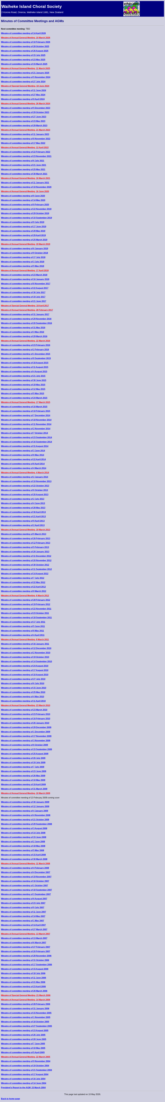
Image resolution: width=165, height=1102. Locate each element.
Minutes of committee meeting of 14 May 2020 (23, 200)
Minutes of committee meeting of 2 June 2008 (23, 841)
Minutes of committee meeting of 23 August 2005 (24, 1030)
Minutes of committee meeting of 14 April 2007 (23, 925)
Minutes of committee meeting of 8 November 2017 (25, 284)
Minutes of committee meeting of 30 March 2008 (24, 859)
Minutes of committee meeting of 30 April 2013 (23, 512)
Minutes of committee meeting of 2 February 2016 (25, 349)
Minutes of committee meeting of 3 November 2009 (25, 740)
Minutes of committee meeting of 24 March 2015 (24, 398)
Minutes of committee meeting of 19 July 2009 (23, 762)
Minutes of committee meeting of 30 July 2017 (23, 292)
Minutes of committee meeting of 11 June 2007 (23, 912)
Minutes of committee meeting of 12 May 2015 (23, 389)
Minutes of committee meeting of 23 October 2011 (25, 613)
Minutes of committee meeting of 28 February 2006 (25, 1004)
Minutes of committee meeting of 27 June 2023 (23, 117)
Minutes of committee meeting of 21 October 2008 (25, 820)
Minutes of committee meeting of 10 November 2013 (26, 481)
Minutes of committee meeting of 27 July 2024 (23, 81)
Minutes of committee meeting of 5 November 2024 (25, 77)
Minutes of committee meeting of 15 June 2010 (23, 688)
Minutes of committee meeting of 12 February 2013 (25, 543)
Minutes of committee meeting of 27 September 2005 (26, 1026)
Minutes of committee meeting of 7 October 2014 (24, 433)
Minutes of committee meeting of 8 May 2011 (22, 631)
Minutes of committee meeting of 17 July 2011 (23, 622)
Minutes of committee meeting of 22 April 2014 (23, 459)
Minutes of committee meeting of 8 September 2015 (26, 358)
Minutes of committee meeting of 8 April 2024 (23, 99)
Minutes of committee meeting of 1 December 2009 (25, 732)
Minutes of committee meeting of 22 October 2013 (25, 486)
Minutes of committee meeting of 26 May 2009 (23, 776)
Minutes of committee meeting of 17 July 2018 (23, 257)
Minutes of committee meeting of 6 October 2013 (24, 490)
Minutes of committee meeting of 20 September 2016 (26, 323)
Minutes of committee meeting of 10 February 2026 (25, 42)
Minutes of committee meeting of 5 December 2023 (25, 108)
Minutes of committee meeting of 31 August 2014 (24, 446)
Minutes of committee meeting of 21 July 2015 (23, 376)
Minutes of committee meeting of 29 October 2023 (25, 112)
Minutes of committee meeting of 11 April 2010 (23, 701)
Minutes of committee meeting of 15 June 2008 (23, 837)
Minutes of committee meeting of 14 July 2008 (23, 833)
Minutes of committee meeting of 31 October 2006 (25, 960)
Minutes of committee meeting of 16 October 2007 (25, 881)
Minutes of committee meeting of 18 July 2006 (23, 973)
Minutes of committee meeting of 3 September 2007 (26, 894)
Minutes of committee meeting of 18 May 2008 (23, 846)
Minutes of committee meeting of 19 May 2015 (23, 385)
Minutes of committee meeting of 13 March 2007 (24, 938)
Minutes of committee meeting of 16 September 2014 (26, 442)
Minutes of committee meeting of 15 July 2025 (23, 55)
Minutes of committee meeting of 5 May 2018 (22, 266)
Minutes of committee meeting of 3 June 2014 (23, 451)
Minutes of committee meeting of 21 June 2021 (23, 165)
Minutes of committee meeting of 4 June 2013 (23, 503)
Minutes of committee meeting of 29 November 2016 (26, 319)
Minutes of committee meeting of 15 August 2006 (24, 969)
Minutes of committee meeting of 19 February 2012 (25, 604)
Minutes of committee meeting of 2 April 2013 (23, 525)
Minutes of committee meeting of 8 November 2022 (25, 139)
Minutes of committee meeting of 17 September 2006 (26, 964)
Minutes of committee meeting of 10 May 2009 (23, 780)
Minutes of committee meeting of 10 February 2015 (25, 411)
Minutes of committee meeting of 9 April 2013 (23, 521)
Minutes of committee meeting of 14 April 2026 (23, 33)
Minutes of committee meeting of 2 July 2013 (22, 499)
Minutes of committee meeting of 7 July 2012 (22, 578)
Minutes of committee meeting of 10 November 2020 (26, 187)
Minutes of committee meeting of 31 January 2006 (25, 1008)
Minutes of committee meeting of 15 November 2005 (26, 1013)
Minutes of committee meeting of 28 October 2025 (25, 46)
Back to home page (10, 1099)
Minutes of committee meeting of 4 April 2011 (22, 635)
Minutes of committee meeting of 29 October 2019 (25, 213)
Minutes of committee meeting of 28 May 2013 (23, 508)
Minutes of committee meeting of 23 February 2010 (25, 714)
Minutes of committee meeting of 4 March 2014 (23, 468)
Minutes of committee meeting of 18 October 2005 (25, 1022)
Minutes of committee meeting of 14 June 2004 (23, 1083)
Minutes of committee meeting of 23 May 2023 (23, 121)
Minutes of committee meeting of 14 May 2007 (23, 916)
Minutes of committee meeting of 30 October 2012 (25, 565)
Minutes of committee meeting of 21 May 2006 (23, 982)
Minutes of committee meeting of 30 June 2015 (23, 380)
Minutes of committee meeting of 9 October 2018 (24, 253)
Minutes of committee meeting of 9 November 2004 (25, 1061)
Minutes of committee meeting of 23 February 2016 (25, 345)
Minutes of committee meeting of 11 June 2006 (23, 978)
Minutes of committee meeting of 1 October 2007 (24, 885)
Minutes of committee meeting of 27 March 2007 (24, 929)
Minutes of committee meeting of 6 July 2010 (22, 683)
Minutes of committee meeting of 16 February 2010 (25, 718)
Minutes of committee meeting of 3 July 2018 (22, 262)
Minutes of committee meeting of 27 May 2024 (23, 95)
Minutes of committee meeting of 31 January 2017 (25, 314)
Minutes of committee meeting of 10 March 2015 (24, 407)
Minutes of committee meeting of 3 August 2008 (24, 828)
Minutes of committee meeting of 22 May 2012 (23, 582)
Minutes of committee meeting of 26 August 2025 (24, 51)
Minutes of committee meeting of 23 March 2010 (24, 710)
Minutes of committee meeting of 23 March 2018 (24, 275)
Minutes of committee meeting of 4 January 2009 (24, 811)
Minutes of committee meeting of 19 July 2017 (23, 297)
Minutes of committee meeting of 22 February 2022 (25, 152)
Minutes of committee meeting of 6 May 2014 (22, 455)
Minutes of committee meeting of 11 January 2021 (25, 183)
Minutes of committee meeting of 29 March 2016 (24, 336)
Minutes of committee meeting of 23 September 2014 (26, 437)
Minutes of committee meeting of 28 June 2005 (23, 1039)
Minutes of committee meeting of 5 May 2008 (22, 850)
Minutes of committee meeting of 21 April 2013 (23, 516)
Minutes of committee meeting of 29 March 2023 (24, 125)
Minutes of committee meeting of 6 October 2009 (24, 745)
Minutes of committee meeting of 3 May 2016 (22, 332)
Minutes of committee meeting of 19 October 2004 (25, 1066)
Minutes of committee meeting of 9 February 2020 (25, 204)
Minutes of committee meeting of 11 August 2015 (24, 367)
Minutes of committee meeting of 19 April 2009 (23, 784)
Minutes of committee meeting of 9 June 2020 (23, 196)
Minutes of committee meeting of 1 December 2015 (25, 354)
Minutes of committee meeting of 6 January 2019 (24, 248)
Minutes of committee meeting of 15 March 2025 (24, 64)
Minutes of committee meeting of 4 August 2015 (24, 371)
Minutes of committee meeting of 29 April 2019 (23, 235)
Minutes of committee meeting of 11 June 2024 (23, 90)
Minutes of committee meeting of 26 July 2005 (23, 1035)
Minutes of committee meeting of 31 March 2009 (24, 789)
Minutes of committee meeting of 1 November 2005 (25, 1017)
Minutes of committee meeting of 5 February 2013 (25, 547)
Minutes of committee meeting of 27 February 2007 (25, 947)
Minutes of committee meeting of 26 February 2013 (25, 538)
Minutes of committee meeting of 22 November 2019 (26, 209)
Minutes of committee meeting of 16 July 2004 (23, 1079)
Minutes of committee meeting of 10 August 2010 (24, 675)
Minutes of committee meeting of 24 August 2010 (24, 666)
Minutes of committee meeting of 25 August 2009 (24, 754)
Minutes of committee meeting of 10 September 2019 (26, 218)
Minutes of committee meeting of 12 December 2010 (26, 648)
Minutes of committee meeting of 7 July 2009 (22, 767)
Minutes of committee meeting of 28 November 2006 (26, 956)
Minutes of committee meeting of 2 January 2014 (24, 477)
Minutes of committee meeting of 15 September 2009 (26, 749)
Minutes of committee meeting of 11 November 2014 (26, 424)
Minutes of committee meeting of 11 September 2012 (26, 569)
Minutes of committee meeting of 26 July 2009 (23, 758)
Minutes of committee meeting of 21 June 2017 (23, 301)
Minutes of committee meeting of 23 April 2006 (23, 986)
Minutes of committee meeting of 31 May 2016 (23, 328)
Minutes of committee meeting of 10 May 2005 (23, 1048)
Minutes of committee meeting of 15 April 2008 (23, 855)
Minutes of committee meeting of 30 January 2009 (25, 802)
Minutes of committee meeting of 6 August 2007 (24, 899)
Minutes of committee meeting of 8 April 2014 (23, 464)
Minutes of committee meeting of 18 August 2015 (24, 363)
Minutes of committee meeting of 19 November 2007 (26, 877)
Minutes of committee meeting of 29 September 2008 (26, 824)
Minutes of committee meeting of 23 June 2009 (23, 771)
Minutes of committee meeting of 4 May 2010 (22, 697)
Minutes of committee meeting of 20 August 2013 (24, 494)
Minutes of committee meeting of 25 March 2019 (24, 240)
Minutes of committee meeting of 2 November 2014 (25, 429)
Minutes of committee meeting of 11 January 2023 (25, 134)
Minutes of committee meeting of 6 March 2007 (23, 943)
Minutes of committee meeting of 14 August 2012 (24, 574)
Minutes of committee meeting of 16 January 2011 (25, 644)
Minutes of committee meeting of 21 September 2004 (26, 1070)
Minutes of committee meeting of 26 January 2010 (25, 723)
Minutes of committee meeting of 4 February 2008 (25, 868)
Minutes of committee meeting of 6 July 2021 (22, 161)
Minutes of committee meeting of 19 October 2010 (25, 657)
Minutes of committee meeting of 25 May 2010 (23, 692)
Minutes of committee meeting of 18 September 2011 (26, 617)
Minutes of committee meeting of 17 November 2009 (26, 736)
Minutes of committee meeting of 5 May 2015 (22, 393)
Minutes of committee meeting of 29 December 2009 (26, 727)
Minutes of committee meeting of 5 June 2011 (23, 626)
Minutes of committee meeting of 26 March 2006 (24, 991)
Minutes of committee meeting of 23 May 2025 (23, 60)
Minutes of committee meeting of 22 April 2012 (23, 587)
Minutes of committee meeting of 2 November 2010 (25, 653)
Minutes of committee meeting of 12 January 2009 (25, 806)
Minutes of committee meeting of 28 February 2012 (25, 600)
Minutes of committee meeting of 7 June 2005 (23, 1044)
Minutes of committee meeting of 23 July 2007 (23, 903)
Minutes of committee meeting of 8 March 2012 (23, 591)
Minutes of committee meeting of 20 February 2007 (25, 951)
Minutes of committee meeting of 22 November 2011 (26, 609)
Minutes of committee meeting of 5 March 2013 (23, 534)
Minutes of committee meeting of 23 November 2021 (26, 156)
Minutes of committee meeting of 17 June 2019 (23, 226)
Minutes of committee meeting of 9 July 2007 (22, 907)
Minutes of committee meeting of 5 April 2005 (23, 1052)
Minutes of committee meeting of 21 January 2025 (25, 73)
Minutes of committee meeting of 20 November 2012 (26, 560)
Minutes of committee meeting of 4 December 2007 (25, 872)
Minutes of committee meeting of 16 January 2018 (25, 279)
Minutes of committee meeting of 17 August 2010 (24, 670)
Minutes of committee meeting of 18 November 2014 (26, 420)
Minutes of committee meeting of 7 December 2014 (25, 415)
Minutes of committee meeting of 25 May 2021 (23, 169)
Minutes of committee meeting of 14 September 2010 (26, 661)
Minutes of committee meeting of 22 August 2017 (24, 288)
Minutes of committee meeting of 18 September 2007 (26, 890)
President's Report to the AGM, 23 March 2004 (23, 1087)
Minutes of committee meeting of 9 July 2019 (22, 222)
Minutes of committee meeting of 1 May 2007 (22, 921)
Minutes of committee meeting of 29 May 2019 (23, 231)
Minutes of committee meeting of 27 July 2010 (23, 679)
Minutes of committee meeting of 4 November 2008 (25, 815)
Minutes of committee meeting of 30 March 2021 (24, 174)
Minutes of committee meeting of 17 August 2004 (24, 1074)
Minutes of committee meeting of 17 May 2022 (23, 143)
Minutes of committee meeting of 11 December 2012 (26, 556)
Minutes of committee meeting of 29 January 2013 (25, 552)
